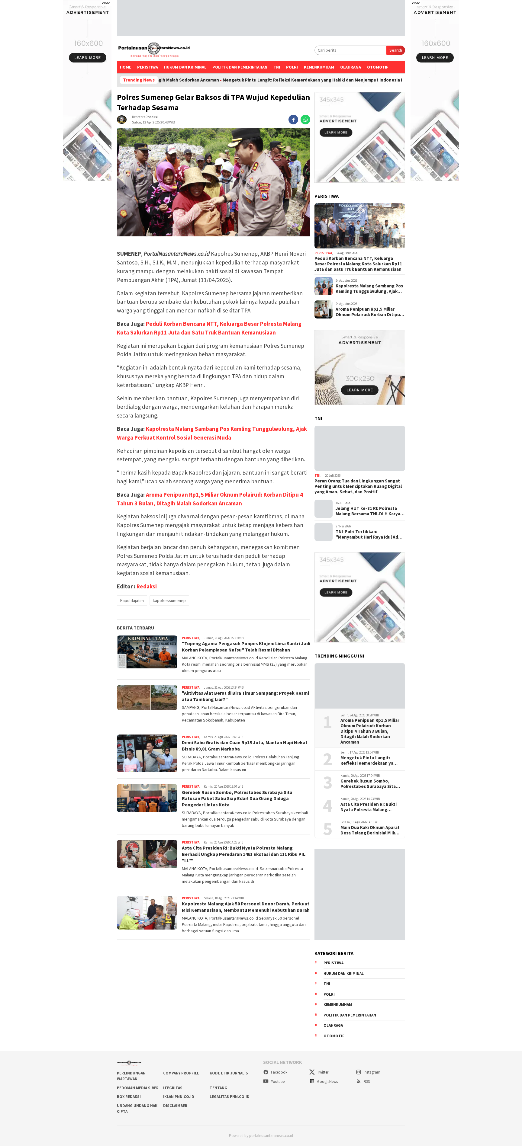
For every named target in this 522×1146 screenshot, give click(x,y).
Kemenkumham (319, 67)
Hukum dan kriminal (185, 67)
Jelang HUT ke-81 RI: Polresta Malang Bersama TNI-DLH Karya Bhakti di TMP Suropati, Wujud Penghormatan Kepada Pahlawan (370, 511)
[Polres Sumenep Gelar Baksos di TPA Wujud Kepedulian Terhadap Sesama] (213, 182)
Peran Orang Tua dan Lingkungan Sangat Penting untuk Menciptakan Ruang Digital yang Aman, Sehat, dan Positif (358, 486)
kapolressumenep (169, 600)
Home (125, 67)
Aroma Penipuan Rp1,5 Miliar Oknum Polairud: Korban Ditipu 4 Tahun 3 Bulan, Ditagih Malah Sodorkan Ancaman (369, 311)
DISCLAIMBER (175, 1105)
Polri (292, 67)
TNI (276, 67)
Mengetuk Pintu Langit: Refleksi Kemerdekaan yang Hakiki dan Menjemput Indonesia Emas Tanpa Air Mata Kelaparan (292, 80)
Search (395, 50)
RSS (366, 1081)
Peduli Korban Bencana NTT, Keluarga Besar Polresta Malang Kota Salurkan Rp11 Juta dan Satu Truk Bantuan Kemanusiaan (358, 264)
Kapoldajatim (132, 600)
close (106, 3)
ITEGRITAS (172, 1087)
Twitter (322, 1072)
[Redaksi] (122, 119)
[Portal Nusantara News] (154, 50)
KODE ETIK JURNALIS (229, 1073)
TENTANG (218, 1087)
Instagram (371, 1072)
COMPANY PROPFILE (181, 1073)
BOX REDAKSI (129, 1096)
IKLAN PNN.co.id (178, 1096)
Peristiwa (147, 67)
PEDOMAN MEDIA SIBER (138, 1087)
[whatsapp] (305, 119)
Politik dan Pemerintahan (239, 67)
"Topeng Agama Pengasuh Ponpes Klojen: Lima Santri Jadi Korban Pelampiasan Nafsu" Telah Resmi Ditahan (246, 646)
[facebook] (293, 119)
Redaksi (152, 116)
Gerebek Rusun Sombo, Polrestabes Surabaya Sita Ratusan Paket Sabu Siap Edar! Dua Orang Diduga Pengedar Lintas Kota (237, 798)
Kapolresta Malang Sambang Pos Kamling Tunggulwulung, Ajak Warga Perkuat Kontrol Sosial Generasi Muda (369, 288)
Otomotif (377, 67)
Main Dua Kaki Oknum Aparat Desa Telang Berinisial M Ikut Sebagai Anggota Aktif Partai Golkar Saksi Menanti (370, 830)
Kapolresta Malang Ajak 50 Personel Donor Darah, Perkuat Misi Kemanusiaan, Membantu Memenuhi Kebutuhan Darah (246, 907)
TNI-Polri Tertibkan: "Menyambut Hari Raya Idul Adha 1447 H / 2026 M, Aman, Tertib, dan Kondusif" (369, 534)
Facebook (278, 1072)
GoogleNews (327, 1081)
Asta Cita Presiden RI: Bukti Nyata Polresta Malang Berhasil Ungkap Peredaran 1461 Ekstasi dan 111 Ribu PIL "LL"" (243, 854)
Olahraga (350, 67)
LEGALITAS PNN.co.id (230, 1096)
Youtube (277, 1081)
